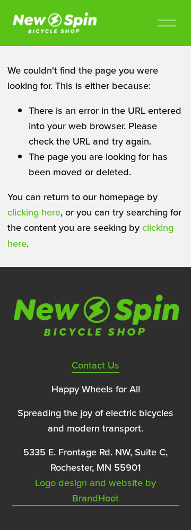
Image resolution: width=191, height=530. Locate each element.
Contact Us (95, 365)
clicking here (33, 212)
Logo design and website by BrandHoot (95, 490)
